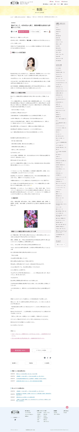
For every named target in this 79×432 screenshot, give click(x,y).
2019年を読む (59, 162)
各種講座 (55, 410)
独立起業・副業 (59, 222)
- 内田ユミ (39, 417)
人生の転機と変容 (60, 234)
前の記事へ (14, 363)
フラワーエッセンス (60, 80)
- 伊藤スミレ (39, 416)
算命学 (58, 104)
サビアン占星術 (59, 213)
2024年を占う (59, 166)
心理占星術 (59, 76)
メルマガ (55, 412)
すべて (57, 27)
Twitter (52, 1)
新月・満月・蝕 (59, 136)
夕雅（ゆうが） (58, 58)
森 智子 (57, 37)
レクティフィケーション (61, 177)
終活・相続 (58, 154)
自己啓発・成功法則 (60, 164)
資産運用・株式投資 (60, 226)
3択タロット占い (59, 197)
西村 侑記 (57, 35)
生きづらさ (58, 74)
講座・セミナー (59, 209)
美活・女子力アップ (60, 220)
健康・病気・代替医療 (60, 218)
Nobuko (57, 56)
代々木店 (58, 84)
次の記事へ (48, 363)
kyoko (57, 46)
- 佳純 (38, 419)
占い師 (51, 4)
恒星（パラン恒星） (60, 138)
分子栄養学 (58, 175)
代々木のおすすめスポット (61, 82)
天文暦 (58, 156)
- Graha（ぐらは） (46, 412)
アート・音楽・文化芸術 (61, 118)
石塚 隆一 (57, 31)
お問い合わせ (65, 1)
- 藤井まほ (45, 419)
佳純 (56, 33)
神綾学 (58, 112)
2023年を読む (59, 106)
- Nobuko (44, 416)
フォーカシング (59, 88)
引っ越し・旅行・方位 (60, 228)
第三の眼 (57, 60)
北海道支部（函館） (60, 72)
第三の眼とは (45, 4)
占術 (55, 4)
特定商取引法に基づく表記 (30, 429)
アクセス (58, 1)
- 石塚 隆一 (39, 414)
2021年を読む (59, 173)
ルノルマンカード (59, 108)
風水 (57, 149)
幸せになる (58, 158)
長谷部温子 (58, 39)
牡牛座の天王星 (59, 102)
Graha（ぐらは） (59, 54)
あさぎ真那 (58, 50)
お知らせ (66, 4)
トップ (12, 16)
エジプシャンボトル (60, 125)
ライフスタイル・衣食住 (61, 127)
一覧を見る (31, 363)
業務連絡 (58, 236)
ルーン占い (58, 134)
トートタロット (59, 97)
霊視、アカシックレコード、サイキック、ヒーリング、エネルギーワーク (61, 231)
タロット (58, 207)
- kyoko (38, 421)
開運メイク (58, 193)
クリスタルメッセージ (60, 185)
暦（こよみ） (59, 78)
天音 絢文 (57, 29)
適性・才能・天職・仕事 (61, 224)
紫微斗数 (58, 116)
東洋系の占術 (59, 95)
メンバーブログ (28, 412)
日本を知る (58, 70)
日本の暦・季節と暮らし (61, 147)
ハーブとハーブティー (60, 187)
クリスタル (58, 189)
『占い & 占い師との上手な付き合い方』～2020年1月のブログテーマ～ (28, 338)
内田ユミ (57, 52)
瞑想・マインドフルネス (61, 183)
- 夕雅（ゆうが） (46, 421)
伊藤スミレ (29, 16)
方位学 (58, 140)
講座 (62, 4)
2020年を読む (59, 86)
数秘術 (58, 191)
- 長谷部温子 (45, 417)
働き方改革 (58, 195)
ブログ (58, 4)
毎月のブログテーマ (60, 110)
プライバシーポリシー (14, 429)
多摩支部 (58, 114)
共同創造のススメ (59, 179)
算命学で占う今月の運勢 (61, 160)
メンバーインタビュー (29, 414)
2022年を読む (59, 181)
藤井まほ (57, 48)
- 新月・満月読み (57, 414)
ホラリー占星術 (59, 145)
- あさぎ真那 (39, 412)
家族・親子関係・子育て (61, 211)
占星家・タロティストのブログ (20, 16)
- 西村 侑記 (45, 414)
